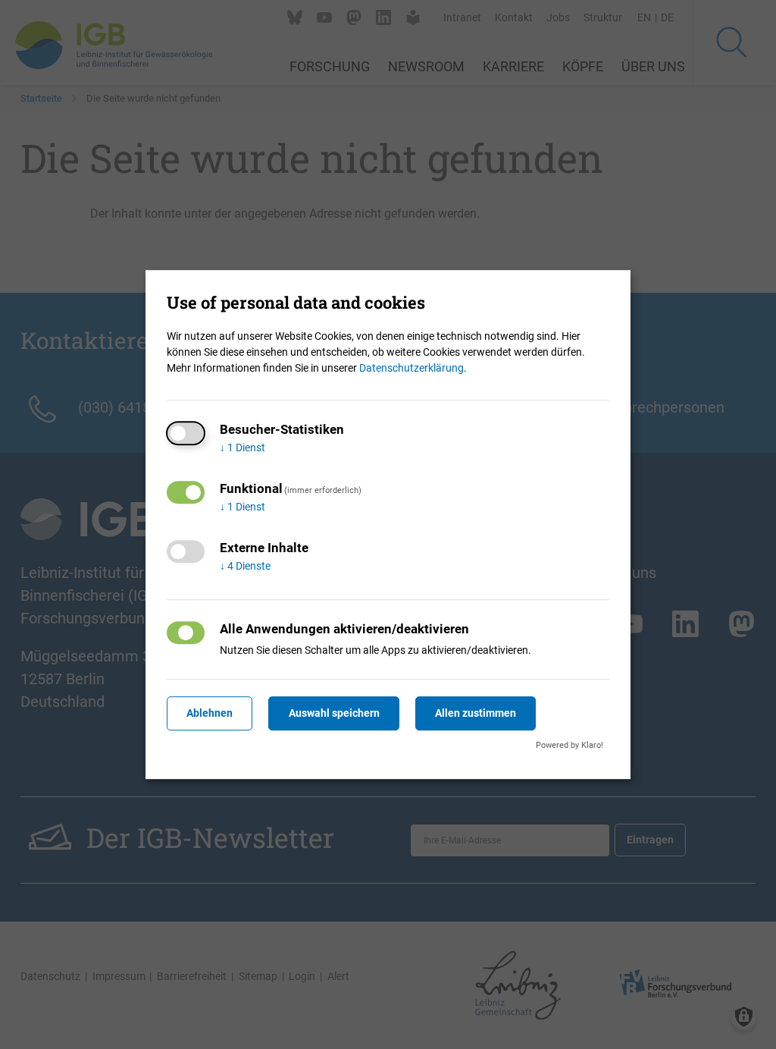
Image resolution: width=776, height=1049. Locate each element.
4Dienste (245, 566)
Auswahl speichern (334, 713)
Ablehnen (209, 713)
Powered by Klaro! (569, 745)
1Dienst (242, 447)
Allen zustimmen (475, 713)
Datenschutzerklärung (411, 368)
